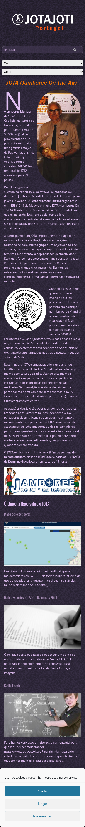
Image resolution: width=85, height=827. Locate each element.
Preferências (42, 816)
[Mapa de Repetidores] (42, 564)
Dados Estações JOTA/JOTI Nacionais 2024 (30, 597)
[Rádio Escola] (42, 735)
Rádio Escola (12, 685)
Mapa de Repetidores (17, 514)
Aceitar (42, 791)
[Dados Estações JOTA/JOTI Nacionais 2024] (42, 647)
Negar (42, 804)
